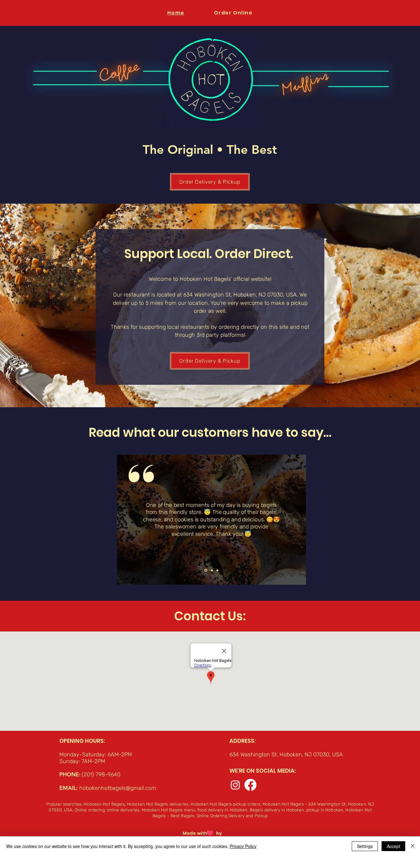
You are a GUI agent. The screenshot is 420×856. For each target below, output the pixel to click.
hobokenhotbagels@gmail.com (117, 788)
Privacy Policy (243, 846)
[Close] (412, 846)
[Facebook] (250, 785)
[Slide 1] (211, 570)
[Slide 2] (205, 570)
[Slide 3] (217, 570)
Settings (365, 846)
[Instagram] (235, 785)
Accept (393, 846)
